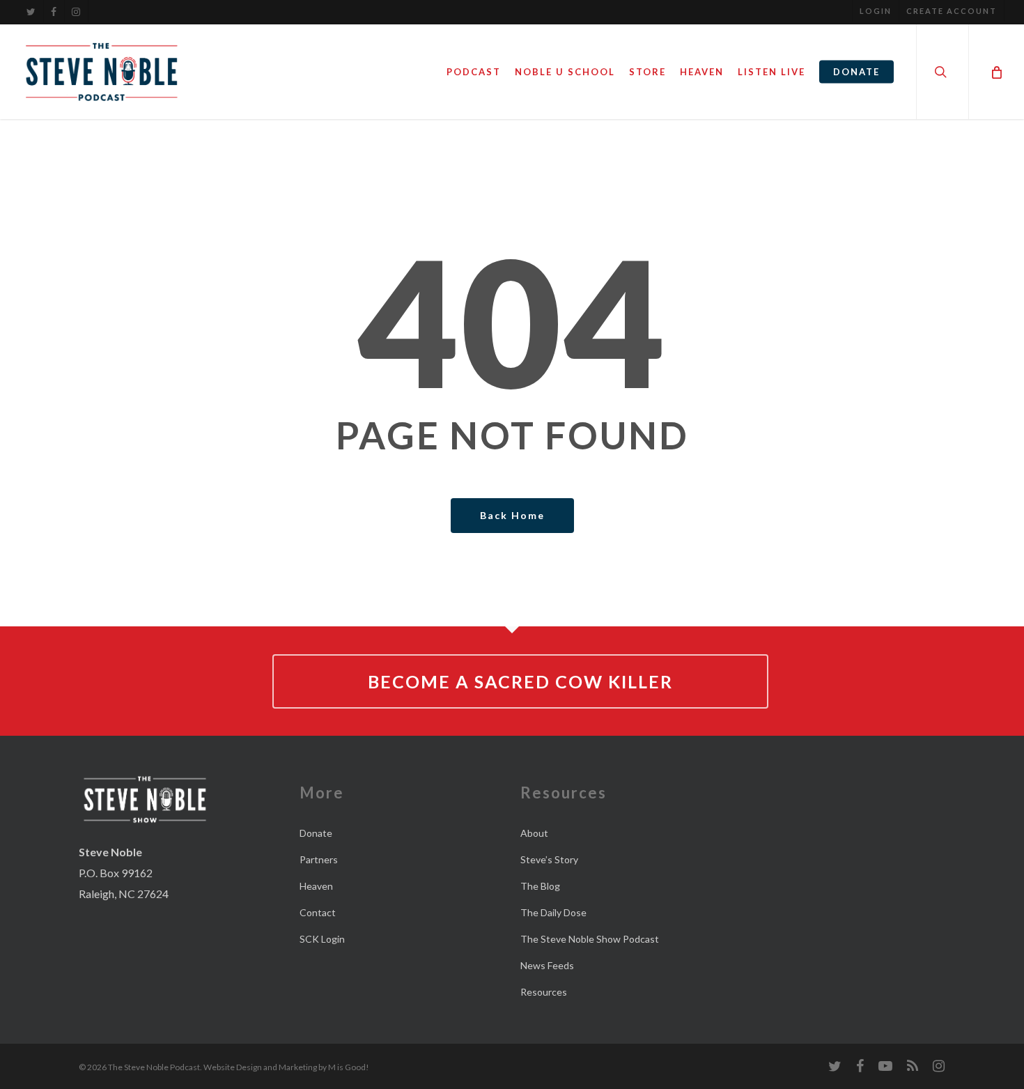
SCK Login (322, 939)
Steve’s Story (549, 859)
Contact (318, 912)
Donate (316, 833)
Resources (543, 992)
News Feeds (547, 965)
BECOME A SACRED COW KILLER (520, 681)
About (534, 833)
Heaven (316, 886)
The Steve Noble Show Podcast (589, 939)
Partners (319, 859)
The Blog (540, 886)
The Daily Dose (553, 912)
